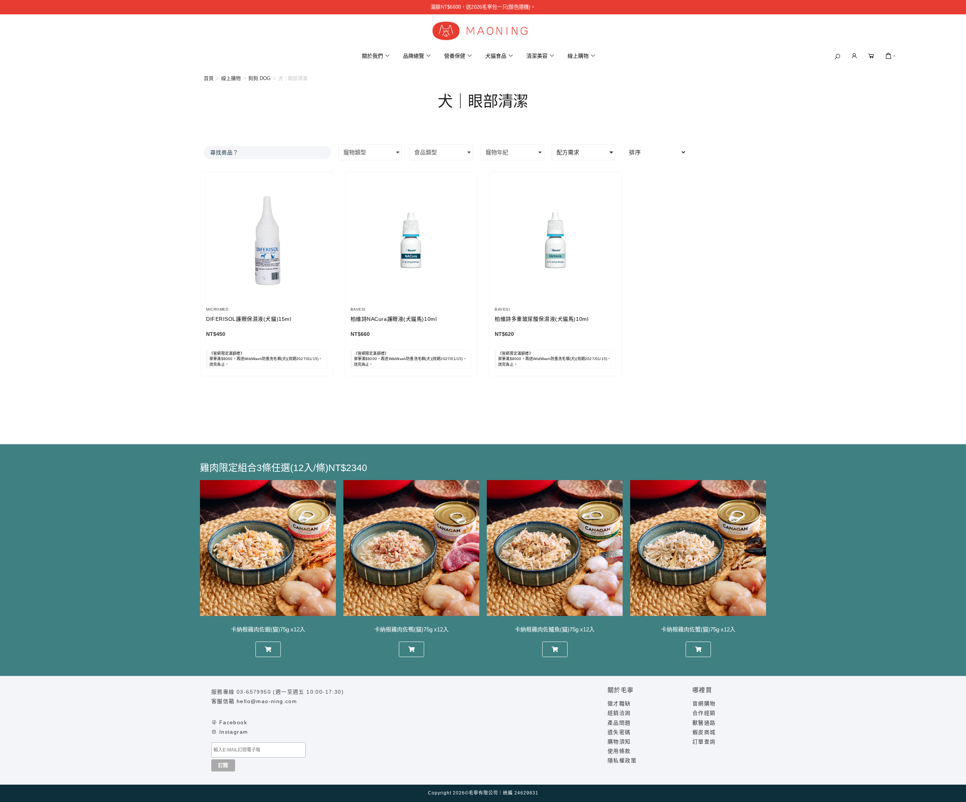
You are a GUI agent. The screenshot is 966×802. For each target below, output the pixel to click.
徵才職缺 (619, 703)
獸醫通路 (704, 723)
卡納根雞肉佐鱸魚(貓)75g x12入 (555, 629)
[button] (837, 56)
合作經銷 (704, 713)
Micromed (217, 309)
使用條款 (619, 751)
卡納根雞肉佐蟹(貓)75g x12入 (698, 629)
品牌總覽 (413, 56)
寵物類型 (354, 152)
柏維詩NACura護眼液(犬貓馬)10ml (394, 319)
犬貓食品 (495, 56)
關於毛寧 (621, 690)
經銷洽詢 (619, 713)
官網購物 (704, 703)
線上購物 (578, 56)
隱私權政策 (622, 760)
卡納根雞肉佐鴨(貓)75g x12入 (411, 629)
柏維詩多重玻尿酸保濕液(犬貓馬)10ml (541, 319)
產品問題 (619, 723)
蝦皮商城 (704, 732)
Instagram (233, 732)
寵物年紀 (497, 152)
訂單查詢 (704, 742)
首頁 (209, 78)
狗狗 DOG (259, 78)
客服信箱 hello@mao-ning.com (254, 701)
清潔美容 (537, 56)
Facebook (233, 722)
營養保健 (454, 56)
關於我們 (372, 56)
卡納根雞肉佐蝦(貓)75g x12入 (268, 629)
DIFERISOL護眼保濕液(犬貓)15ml (248, 319)
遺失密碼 (619, 732)
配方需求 (568, 152)
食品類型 (425, 152)
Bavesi (358, 309)
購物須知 (619, 742)
